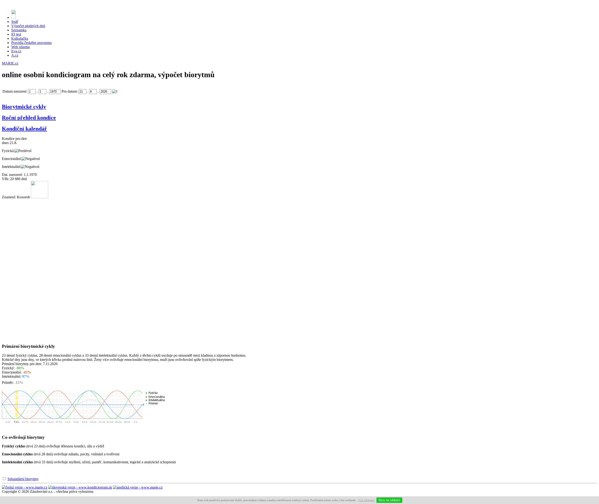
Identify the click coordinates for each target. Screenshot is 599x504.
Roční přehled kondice (29, 118)
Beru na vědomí (389, 500)
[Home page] (13, 17)
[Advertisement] (20, 269)
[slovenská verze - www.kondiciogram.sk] (80, 487)
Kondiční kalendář (24, 129)
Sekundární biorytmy (23, 479)
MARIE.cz (10, 63)
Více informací (366, 500)
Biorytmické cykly (24, 107)
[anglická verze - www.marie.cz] (138, 487)
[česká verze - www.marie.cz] (24, 487)
